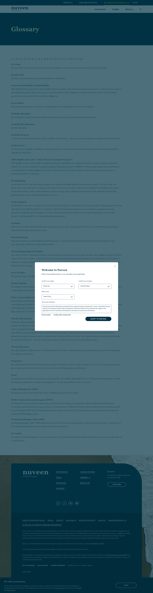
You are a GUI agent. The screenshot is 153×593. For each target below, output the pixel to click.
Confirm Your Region (48, 281)
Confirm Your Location (85, 281)
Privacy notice (46, 314)
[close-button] (115, 266)
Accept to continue (98, 319)
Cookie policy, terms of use (62, 314)
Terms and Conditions (48, 302)
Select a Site (45, 292)
